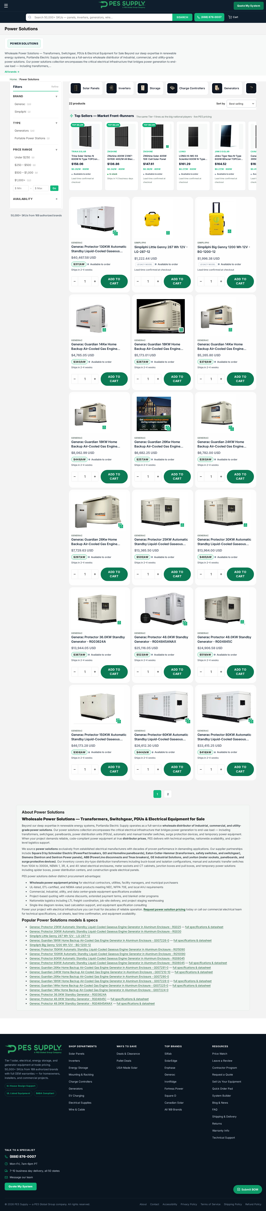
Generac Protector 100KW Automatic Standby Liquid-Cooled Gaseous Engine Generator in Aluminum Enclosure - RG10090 (107, 953)
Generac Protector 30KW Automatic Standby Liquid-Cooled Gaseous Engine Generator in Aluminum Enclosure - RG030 (224, 541)
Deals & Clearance (128, 1053)
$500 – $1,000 (26, 172)
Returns (217, 1123)
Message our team (21, 1177)
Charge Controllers (80, 1081)
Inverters (74, 1060)
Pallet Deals (124, 1060)
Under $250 (24, 157)
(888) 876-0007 (23, 1156)
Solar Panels (76, 1053)
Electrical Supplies (80, 1102)
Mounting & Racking (81, 1074)
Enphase (170, 1067)
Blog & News (220, 1102)
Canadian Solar (174, 1102)
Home (13, 79)
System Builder (221, 1095)
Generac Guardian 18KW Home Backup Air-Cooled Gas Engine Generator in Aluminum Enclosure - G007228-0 (97, 444)
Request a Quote (222, 1074)
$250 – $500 (25, 165)
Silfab (168, 1053)
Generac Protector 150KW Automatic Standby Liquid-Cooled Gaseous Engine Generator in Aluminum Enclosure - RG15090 (98, 737)
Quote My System (248, 5)
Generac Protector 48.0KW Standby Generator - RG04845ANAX (161, 639)
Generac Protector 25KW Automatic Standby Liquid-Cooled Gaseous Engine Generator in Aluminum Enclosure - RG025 (161, 541)
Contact (154, 1204)
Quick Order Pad (222, 1088)
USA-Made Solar (127, 1067)
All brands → (12, 71)
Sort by (220, 103)
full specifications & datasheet (204, 927)
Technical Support (223, 1137)
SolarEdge (171, 1060)
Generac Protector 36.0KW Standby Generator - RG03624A (98, 639)
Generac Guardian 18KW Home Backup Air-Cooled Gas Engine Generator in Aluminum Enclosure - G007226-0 (160, 346)
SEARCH (182, 17)
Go (54, 188)
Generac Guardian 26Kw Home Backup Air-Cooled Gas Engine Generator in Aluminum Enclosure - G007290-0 (160, 444)
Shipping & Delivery (224, 1116)
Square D (170, 1095)
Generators (24, 130)
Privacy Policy (189, 1204)
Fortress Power (174, 1088)
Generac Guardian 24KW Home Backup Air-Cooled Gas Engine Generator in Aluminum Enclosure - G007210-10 (223, 444)
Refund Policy (253, 1204)
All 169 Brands (173, 1109)
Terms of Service (210, 1204)
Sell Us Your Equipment (226, 1081)
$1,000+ (23, 180)
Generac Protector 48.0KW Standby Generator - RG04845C (224, 639)
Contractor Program (224, 1067)
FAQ (214, 1109)
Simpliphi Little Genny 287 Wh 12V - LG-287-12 (161, 249)
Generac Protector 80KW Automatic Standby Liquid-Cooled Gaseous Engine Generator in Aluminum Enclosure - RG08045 (224, 737)
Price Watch (219, 1053)
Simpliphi (23, 111)
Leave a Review (222, 1060)
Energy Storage (78, 1067)
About (143, 1204)
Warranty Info (220, 1130)
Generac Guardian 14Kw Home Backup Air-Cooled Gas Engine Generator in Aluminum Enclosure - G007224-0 (97, 346)
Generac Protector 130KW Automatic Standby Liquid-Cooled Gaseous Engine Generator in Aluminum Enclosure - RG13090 (98, 249)
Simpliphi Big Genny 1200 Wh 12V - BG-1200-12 (223, 249)
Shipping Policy (233, 1204)
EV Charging (76, 1095)
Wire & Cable (77, 1109)
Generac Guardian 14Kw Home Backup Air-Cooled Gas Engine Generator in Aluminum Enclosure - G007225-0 (223, 346)
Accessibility (170, 1204)
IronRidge (170, 1081)
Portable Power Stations (32, 138)
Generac (23, 104)
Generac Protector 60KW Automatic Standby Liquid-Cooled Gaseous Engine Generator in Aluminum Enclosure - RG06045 (161, 737)
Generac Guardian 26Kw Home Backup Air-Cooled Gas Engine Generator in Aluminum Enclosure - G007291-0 (97, 541)
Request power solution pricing (164, 909)
